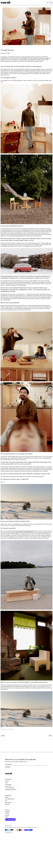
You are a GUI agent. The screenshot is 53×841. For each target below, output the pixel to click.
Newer (3, 735)
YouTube (7, 813)
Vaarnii (10, 825)
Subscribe (7, 767)
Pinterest (7, 810)
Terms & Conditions (9, 788)
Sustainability (8, 795)
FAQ (6, 800)
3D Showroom (8, 802)
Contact (7, 781)
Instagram (7, 811)
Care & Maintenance (9, 799)
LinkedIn (7, 815)
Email (6, 816)
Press (6, 782)
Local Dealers (8, 784)
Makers (6, 797)
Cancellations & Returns (10, 789)
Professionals (8, 779)
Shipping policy (31, 827)
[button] (49, 3)
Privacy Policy (8, 786)
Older (50, 735)
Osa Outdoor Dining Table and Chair (24, 531)
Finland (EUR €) (8, 832)
